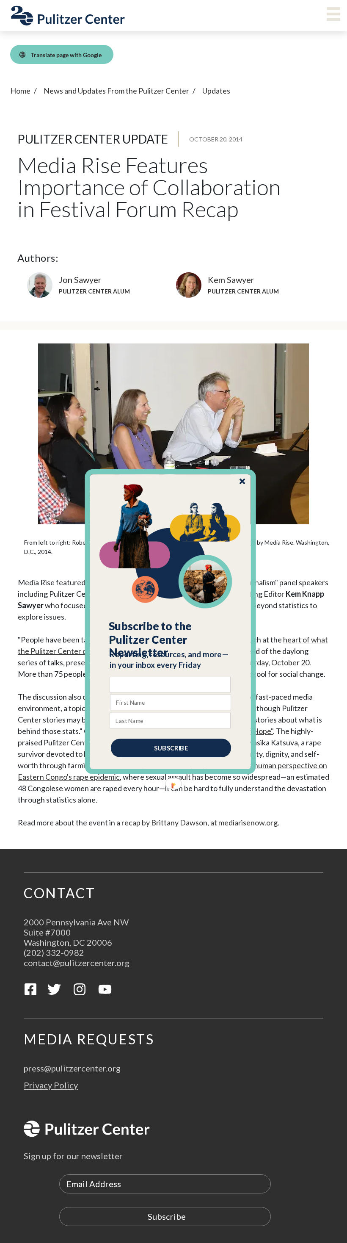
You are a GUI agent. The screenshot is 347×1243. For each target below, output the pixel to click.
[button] (171, 639)
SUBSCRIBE (171, 747)
